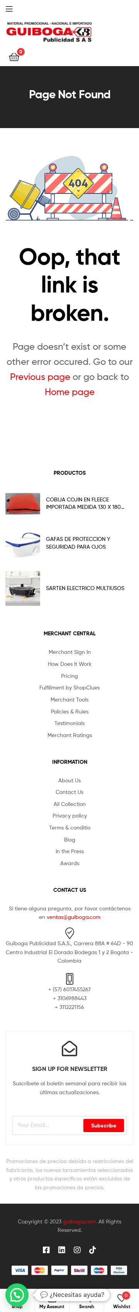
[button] (17, 1295)
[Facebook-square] (46, 1250)
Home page (70, 391)
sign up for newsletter (69, 1069)
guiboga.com (79, 1221)
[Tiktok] (93, 1250)
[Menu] (15, 8)
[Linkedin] (62, 1250)
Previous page (40, 376)
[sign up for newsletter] (69, 1048)
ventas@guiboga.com (73, 916)
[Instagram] (77, 1250)
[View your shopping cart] (14, 56)
